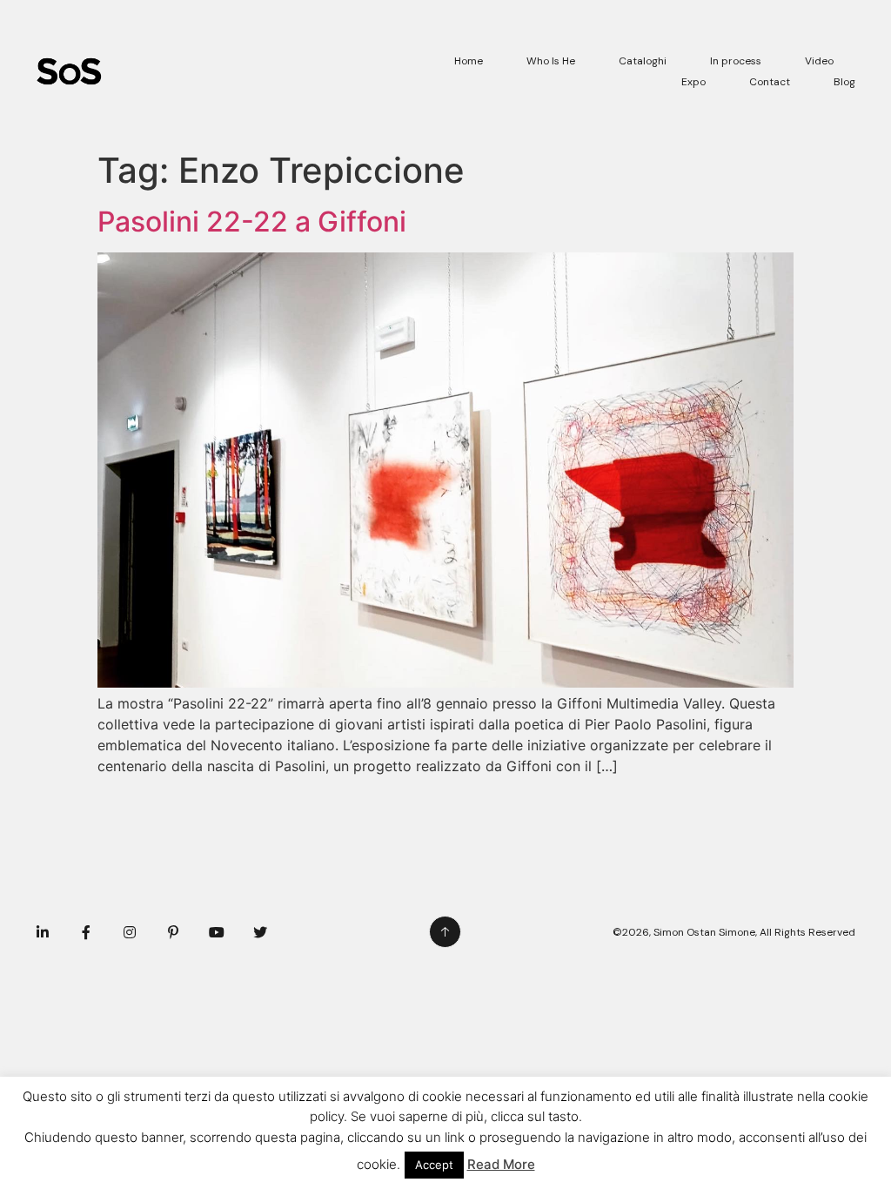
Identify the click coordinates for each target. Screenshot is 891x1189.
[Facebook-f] (86, 932)
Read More (501, 1164)
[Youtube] (217, 932)
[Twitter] (260, 932)
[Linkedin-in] (43, 932)
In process (735, 61)
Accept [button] (434, 1165)
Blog (844, 82)
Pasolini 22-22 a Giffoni (251, 221)
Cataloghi (643, 61)
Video (819, 61)
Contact (769, 82)
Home (468, 61)
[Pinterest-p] (173, 932)
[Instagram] (130, 932)
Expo (693, 82)
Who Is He (550, 61)
